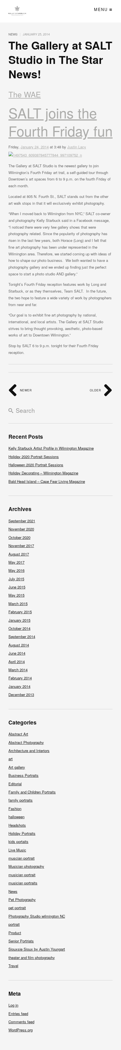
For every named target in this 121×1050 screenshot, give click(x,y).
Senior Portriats (21, 941)
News (12, 34)
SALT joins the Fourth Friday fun (60, 122)
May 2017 (16, 562)
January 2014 (19, 686)
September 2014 (21, 636)
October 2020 (19, 537)
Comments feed (21, 1021)
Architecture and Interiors (29, 750)
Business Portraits (23, 775)
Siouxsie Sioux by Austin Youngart (36, 949)
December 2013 (21, 694)
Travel (13, 965)
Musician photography (26, 866)
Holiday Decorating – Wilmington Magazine (43, 473)
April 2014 (16, 661)
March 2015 (18, 603)
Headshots (17, 825)
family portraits (20, 800)
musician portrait (21, 874)
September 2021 (21, 520)
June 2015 (16, 587)
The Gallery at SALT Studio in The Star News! (60, 59)
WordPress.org (20, 1030)
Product (14, 932)
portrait (14, 924)
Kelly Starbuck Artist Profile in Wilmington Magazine (51, 448)
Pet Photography (22, 899)
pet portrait (17, 907)
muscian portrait (21, 858)
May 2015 (16, 595)
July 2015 (16, 578)
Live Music (17, 850)
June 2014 (16, 653)
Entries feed (18, 1013)
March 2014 (18, 669)
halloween (16, 816)
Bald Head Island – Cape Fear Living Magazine (46, 481)
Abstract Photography (26, 742)
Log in (13, 1005)
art (10, 758)
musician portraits (22, 883)
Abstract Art (18, 734)
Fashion (14, 808)
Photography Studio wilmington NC (36, 916)
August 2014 (18, 645)
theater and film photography (31, 957)
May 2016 (16, 570)
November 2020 (21, 529)
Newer (25, 390)
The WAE (24, 94)
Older (96, 390)
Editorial (15, 783)
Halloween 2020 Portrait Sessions (35, 464)
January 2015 (19, 620)
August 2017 (18, 554)
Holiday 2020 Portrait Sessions (33, 456)
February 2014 (20, 678)
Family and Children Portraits (32, 792)
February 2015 (20, 611)
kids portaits (18, 841)
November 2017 (21, 545)
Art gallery (16, 767)
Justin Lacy (76, 147)
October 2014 (19, 628)
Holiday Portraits (21, 833)
